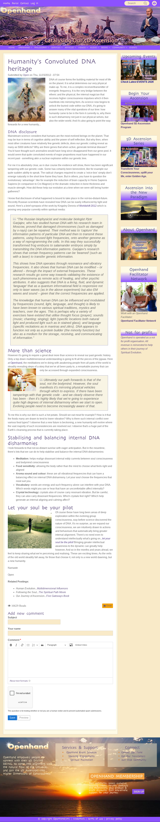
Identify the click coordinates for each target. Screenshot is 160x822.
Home (6, 3)
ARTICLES (69, 47)
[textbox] (60, 663)
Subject (12, 617)
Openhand (16, 362)
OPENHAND (24, 47)
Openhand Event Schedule (81, 752)
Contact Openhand (131, 752)
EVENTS (133, 47)
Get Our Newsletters (133, 756)
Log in (34, 3)
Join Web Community (133, 759)
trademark (79, 818)
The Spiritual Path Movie (52, 592)
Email (109, 605)
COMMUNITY (118, 47)
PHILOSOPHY (40, 47)
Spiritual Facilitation (81, 759)
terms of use (95, 818)
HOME (11, 47)
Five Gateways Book (57, 596)
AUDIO (93, 47)
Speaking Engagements (81, 756)
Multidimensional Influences (52, 588)
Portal (15, 3)
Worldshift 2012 (88, 205)
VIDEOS (82, 47)
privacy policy (114, 818)
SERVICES (55, 47)
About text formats (19, 681)
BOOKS (104, 47)
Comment (13, 640)
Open (26, 75)
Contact (24, 3)
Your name (14, 628)
